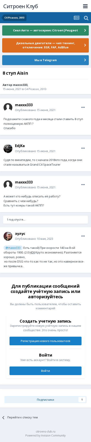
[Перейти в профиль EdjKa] (8, 148)
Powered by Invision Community (45, 435)
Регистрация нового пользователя (45, 341)
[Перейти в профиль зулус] (8, 236)
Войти (45, 371)
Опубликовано (35, 110)
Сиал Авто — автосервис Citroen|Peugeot (45, 30)
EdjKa (20, 145)
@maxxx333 (13, 247)
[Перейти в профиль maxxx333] (8, 107)
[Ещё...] (83, 107)
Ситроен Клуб (20, 6)
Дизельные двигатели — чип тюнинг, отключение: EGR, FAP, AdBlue (45, 45)
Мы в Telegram (45, 60)
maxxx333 (20, 85)
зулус (20, 233)
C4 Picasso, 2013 (35, 89)
